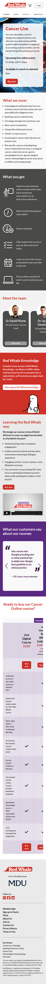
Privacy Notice (10, 928)
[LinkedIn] (13, 897)
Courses (6, 14)
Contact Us (8, 925)
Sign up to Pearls (11, 912)
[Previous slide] (6, 566)
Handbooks (38, 14)
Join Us (6, 922)
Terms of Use (9, 931)
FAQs (5, 915)
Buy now (12, 81)
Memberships (9, 908)
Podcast (26, 14)
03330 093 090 (17, 963)
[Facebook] (8, 897)
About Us (7, 918)
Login (38, 5)
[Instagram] (4, 897)
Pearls (16, 14)
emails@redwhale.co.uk (31, 960)
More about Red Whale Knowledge (22, 387)
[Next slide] (39, 566)
